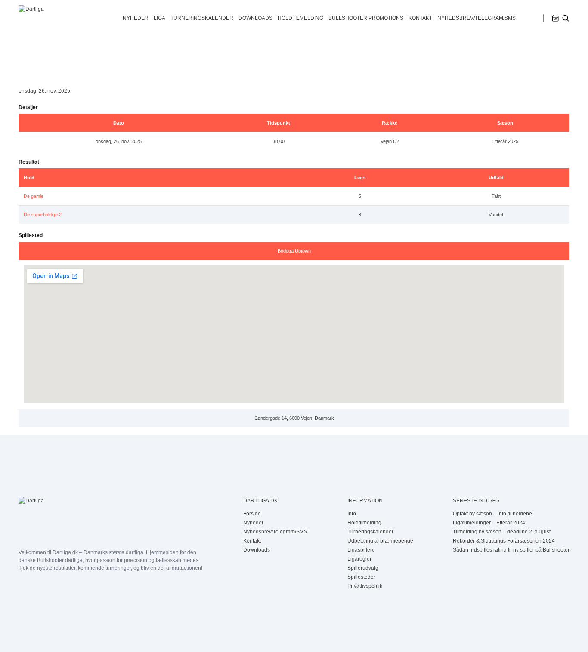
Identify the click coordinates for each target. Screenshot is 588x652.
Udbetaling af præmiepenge (380, 541)
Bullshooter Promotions (365, 18)
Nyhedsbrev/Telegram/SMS (476, 18)
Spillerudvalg (362, 568)
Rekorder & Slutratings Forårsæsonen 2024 (504, 541)
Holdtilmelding (300, 18)
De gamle (33, 196)
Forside (252, 514)
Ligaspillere (361, 550)
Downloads (255, 18)
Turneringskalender (201, 18)
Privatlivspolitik (364, 586)
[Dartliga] (65, 18)
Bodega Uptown (294, 250)
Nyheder (136, 18)
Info (351, 514)
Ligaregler (359, 559)
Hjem (25, 56)
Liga (159, 18)
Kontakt (420, 18)
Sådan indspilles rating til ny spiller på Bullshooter (511, 550)
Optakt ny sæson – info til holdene (492, 514)
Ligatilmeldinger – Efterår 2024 (489, 523)
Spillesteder (361, 577)
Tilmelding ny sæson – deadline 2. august (502, 532)
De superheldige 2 (43, 214)
